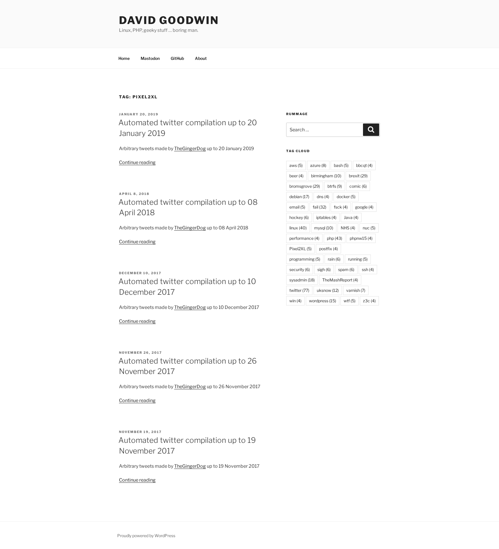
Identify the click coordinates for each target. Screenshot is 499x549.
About (201, 58)
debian (299, 196)
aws (296, 165)
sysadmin (302, 279)
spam (346, 269)
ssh (368, 269)
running (358, 259)
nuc (369, 227)
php (334, 238)
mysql (323, 227)
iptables (326, 217)
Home (124, 58)
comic (358, 186)
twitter (299, 290)
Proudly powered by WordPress (146, 535)
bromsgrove (304, 186)
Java (351, 217)
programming (304, 259)
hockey (299, 217)
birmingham (326, 175)
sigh (324, 269)
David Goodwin (169, 20)
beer (296, 175)
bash (341, 165)
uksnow (328, 290)
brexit (358, 175)
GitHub (177, 58)
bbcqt (364, 165)
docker (346, 196)
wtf (349, 300)
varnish (355, 290)
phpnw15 (361, 238)
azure (318, 165)
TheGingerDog (190, 148)
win (295, 300)
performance (304, 238)
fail (319, 207)
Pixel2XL (300, 248)
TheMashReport (340, 279)
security (299, 269)
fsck (341, 207)
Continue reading (137, 162)
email (297, 207)
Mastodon (150, 58)
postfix (328, 248)
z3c (369, 300)
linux (298, 227)
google (364, 207)
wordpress (322, 300)
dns (323, 196)
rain (334, 259)
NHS (348, 227)
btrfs (334, 186)
